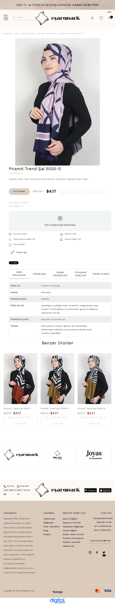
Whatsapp (23, 486)
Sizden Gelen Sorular (73, 534)
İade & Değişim (70, 519)
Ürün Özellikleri (19, 273)
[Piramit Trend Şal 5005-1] (21, 378)
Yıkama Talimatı (101, 274)
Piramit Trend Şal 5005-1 (17, 408)
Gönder (107, 541)
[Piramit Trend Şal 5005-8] (58, 378)
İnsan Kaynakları (51, 526)
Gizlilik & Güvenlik (71, 542)
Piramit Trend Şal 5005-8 (54, 408)
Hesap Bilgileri (70, 530)
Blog (45, 530)
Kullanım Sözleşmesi (73, 538)
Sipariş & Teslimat (72, 522)
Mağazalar (48, 522)
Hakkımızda (49, 519)
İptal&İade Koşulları (81, 274)
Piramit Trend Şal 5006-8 (91, 408)
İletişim (47, 534)
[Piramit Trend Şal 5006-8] (94, 378)
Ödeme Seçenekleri (60, 274)
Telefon (9, 486)
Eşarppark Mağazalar (73, 526)
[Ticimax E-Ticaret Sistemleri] (57, 592)
